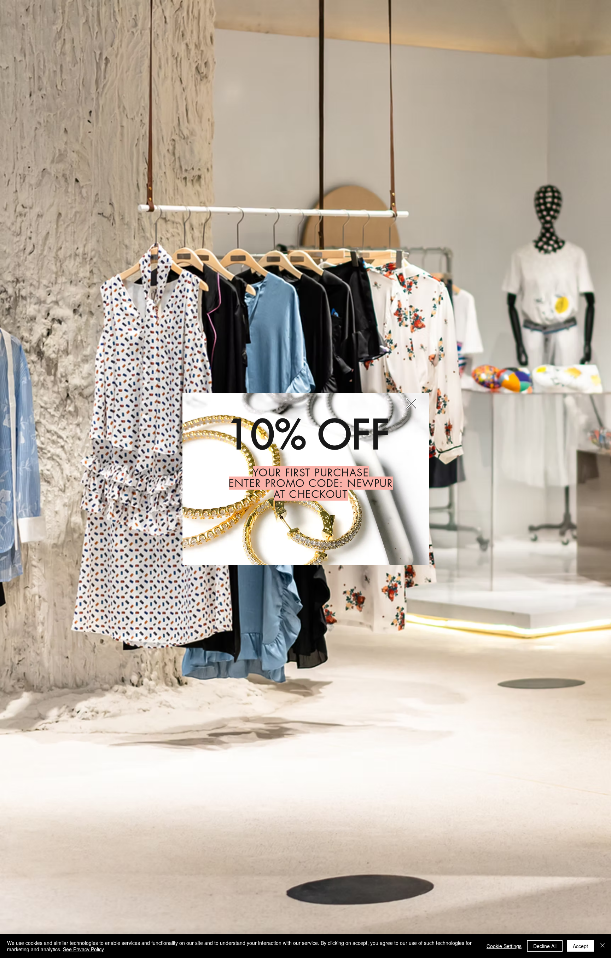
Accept (580, 946)
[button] (411, 403)
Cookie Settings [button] (504, 946)
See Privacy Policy (83, 949)
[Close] (602, 946)
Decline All (545, 946)
